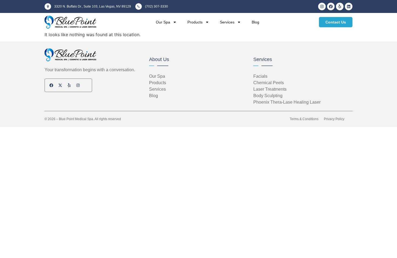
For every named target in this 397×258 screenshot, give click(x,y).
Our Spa (163, 22)
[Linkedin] (348, 6)
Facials (260, 76)
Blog (255, 22)
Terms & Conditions (304, 119)
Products (195, 22)
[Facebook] (331, 6)
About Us (159, 59)
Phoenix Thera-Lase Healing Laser (287, 102)
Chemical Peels (268, 82)
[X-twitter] (60, 85)
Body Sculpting (267, 95)
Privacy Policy (334, 119)
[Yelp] (340, 6)
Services (227, 22)
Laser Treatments (270, 89)
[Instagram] (322, 6)
